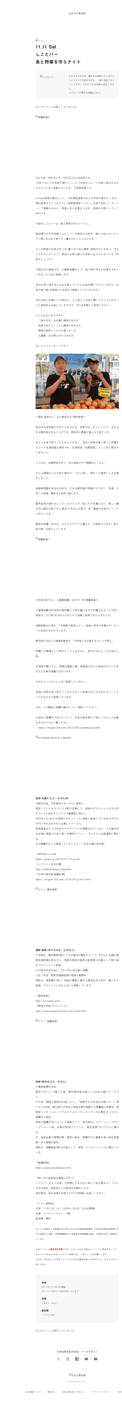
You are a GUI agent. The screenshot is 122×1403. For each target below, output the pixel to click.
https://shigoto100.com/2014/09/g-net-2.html (63, 879)
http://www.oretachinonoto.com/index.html (61, 1011)
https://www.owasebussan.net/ (53, 1167)
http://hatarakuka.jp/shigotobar (54, 869)
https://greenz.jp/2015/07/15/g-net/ (58, 859)
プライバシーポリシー (101, 1392)
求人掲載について (33, 1392)
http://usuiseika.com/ (48, 1000)
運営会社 (51, 1392)
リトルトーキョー (50, 1303)
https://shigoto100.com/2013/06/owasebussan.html (68, 727)
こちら (97, 93)
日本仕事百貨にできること (73, 1392)
